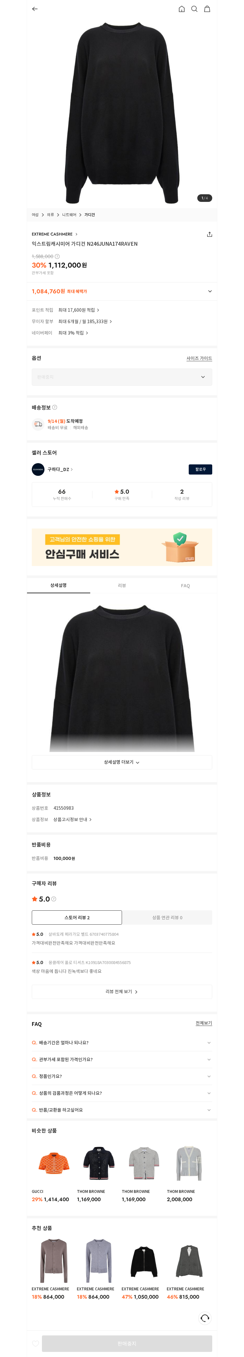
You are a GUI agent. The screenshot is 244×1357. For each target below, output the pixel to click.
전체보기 (204, 1023)
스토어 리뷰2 (77, 918)
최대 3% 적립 (71, 333)
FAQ (185, 586)
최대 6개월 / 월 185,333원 (83, 321)
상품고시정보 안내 (70, 819)
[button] (122, 291)
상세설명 (58, 585)
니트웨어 (69, 214)
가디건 (90, 214)
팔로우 (200, 469)
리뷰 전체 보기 (118, 991)
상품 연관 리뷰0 (167, 918)
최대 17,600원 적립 (76, 310)
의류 (50, 214)
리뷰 (122, 586)
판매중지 (127, 1343)
